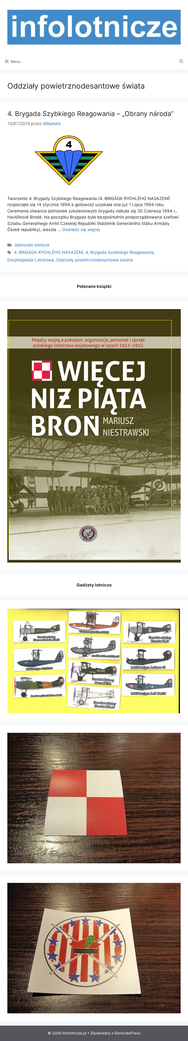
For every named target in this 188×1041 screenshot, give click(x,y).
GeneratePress (127, 1033)
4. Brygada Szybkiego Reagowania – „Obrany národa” (90, 114)
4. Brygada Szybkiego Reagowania (119, 252)
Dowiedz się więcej (81, 229)
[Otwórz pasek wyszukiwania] (181, 61)
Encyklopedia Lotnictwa (30, 259)
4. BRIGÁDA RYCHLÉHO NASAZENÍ (48, 252)
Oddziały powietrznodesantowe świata (94, 259)
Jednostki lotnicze (31, 245)
